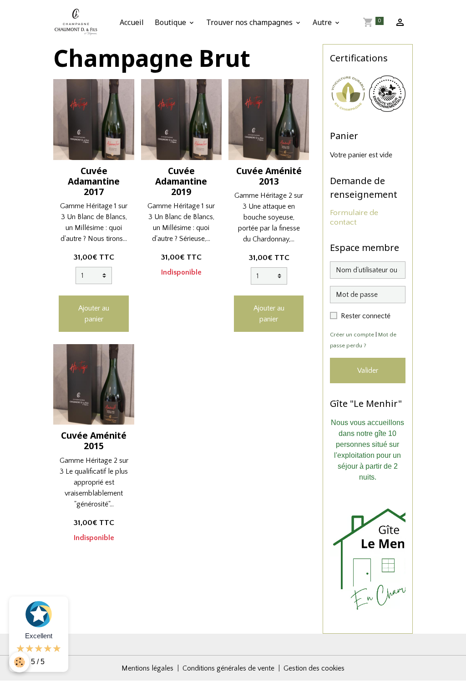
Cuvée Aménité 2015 (94, 440)
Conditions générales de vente (228, 668)
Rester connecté (365, 316)
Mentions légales (147, 668)
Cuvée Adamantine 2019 (181, 181)
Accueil (132, 22)
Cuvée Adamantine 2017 (94, 181)
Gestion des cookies (314, 668)
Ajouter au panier (93, 313)
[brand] (77, 22)
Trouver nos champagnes (250, 22)
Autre (323, 22)
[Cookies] (19, 662)
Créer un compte (352, 334)
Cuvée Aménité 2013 (269, 176)
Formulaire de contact (354, 217)
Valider (367, 370)
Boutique (171, 22)
